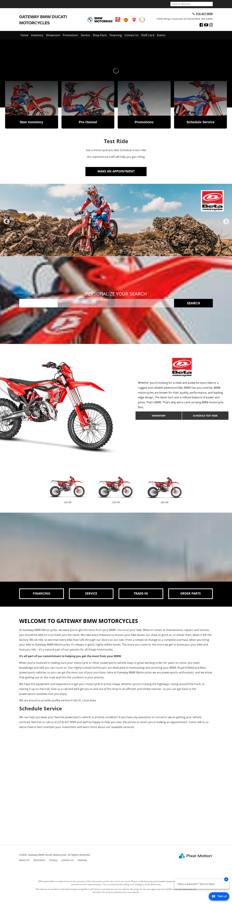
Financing (116, 35)
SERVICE (91, 593)
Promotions (70, 35)
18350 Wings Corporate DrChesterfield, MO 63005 (184, 18)
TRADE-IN (141, 593)
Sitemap (82, 860)
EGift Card (147, 35)
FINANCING (41, 593)
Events (161, 35)
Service (85, 35)
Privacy (53, 860)
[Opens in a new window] (201, 25)
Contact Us (131, 35)
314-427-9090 (204, 14)
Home (24, 35)
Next (226, 224)
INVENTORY (159, 415)
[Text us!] (219, 897)
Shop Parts (100, 35)
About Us (24, 860)
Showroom (53, 35)
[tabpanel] (116, 220)
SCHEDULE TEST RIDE (205, 415)
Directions (39, 860)
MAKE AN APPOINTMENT (116, 171)
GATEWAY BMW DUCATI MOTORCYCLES (43, 20)
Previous (7, 224)
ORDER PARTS (190, 593)
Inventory (37, 35)
